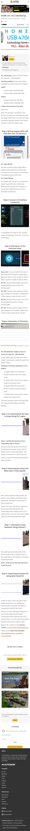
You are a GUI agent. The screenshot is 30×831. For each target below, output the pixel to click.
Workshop (4, 774)
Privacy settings (18, 823)
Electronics (17, 18)
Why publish (5, 795)
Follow (11, 59)
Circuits (11, 18)
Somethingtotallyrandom (12, 731)
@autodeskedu (8, 814)
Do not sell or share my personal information (14, 825)
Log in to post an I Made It (15, 659)
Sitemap (4, 801)
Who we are (5, 804)
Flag (5, 739)
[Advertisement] (15, 8)
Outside (4, 785)
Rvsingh (5, 18)
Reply (15, 742)
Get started (5, 797)
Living (3, 783)
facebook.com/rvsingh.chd (11, 70)
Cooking (4, 781)
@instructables (8, 811)
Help (3, 799)
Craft (3, 778)
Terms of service (19, 820)
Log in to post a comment (15, 747)
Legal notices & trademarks (10, 828)
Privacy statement (7, 823)
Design (3, 776)
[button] (2, 2)
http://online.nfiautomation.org (18, 627)
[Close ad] (28, 6)
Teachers (4, 787)
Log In (15, 720)
